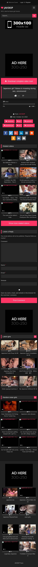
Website (3, 280)
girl (20, 121)
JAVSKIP (8, 7)
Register (28, 2)
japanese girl (9, 125)
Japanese (10, 121)
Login (21, 2)
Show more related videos (19, 223)
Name (3, 265)
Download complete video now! (20, 81)
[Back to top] (32, 561)
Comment (4, 241)
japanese (29, 121)
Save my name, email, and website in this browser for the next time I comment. (18, 294)
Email (3, 273)
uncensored (29, 125)
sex (20, 125)
